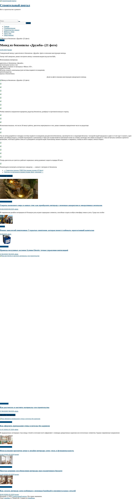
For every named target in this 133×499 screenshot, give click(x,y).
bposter (9, 50)
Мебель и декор (9, 32)
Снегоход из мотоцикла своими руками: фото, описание (23, 172)
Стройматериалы (9, 28)
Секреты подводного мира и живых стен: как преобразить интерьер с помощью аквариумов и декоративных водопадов (51, 205)
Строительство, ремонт (11, 30)
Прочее (2, 226)
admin (16, 209)
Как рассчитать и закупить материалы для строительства (24, 407)
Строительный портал (15, 5)
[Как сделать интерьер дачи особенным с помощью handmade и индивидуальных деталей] (6, 483)
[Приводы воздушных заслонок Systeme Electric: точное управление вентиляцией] (6, 243)
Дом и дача (7, 33)
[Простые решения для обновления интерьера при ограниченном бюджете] (6, 463)
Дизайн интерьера (6, 201)
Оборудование (9, 35)
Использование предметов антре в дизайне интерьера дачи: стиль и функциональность (37, 451)
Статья (2, 40)
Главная (6, 26)
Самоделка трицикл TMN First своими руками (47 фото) (23, 170)
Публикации (4, 246)
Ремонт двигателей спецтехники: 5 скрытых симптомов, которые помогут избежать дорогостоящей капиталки (47, 230)
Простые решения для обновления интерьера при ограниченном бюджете (31, 471)
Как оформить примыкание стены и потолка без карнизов (25, 426)
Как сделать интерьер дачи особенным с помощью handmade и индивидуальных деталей (38, 491)
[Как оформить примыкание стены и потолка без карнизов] (20, 419)
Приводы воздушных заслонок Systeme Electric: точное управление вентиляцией (34, 250)
